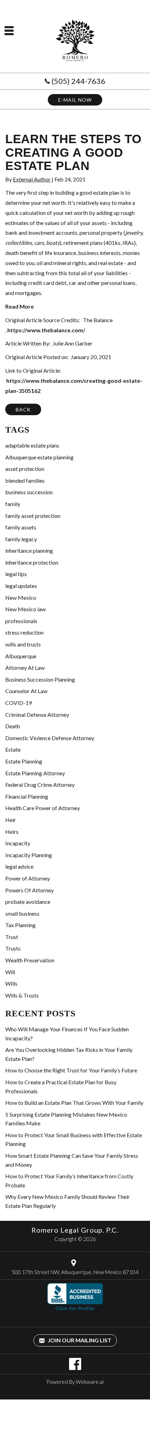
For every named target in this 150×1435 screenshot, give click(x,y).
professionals (21, 621)
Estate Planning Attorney (35, 773)
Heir (10, 819)
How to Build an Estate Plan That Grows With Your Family (74, 1102)
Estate (13, 749)
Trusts (13, 948)
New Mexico (20, 597)
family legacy (21, 539)
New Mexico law (25, 609)
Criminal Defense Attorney (37, 714)
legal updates (21, 585)
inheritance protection (31, 562)
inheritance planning (29, 550)
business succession (29, 492)
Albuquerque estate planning (39, 457)
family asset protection (32, 515)
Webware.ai (90, 1382)
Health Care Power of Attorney (42, 808)
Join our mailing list (79, 1340)
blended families (25, 480)
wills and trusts (23, 644)
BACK (23, 409)
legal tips (16, 574)
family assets (20, 527)
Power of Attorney (27, 878)
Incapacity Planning (28, 855)
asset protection (24, 468)
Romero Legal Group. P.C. (75, 1230)
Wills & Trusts (22, 995)
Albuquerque (20, 656)
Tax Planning (20, 925)
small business (22, 913)
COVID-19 (18, 702)
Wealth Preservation (29, 960)
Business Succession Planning (40, 679)
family (12, 504)
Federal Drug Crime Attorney (40, 784)
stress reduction (24, 632)
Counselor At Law (26, 691)
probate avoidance (27, 901)
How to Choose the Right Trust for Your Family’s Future (71, 1070)
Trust (11, 936)
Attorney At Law (25, 667)
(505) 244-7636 (78, 81)
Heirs (11, 831)
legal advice (19, 866)
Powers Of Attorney (29, 890)
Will (10, 972)
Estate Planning (23, 761)
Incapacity (17, 843)
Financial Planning (26, 796)
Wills (11, 983)
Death (12, 726)
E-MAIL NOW (75, 100)
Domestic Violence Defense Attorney (49, 738)
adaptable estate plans (32, 445)
